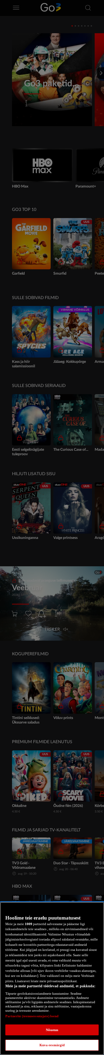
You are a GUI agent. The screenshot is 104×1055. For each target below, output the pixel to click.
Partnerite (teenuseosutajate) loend (32, 1016)
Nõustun (52, 1030)
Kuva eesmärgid (52, 1045)
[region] (52, 978)
